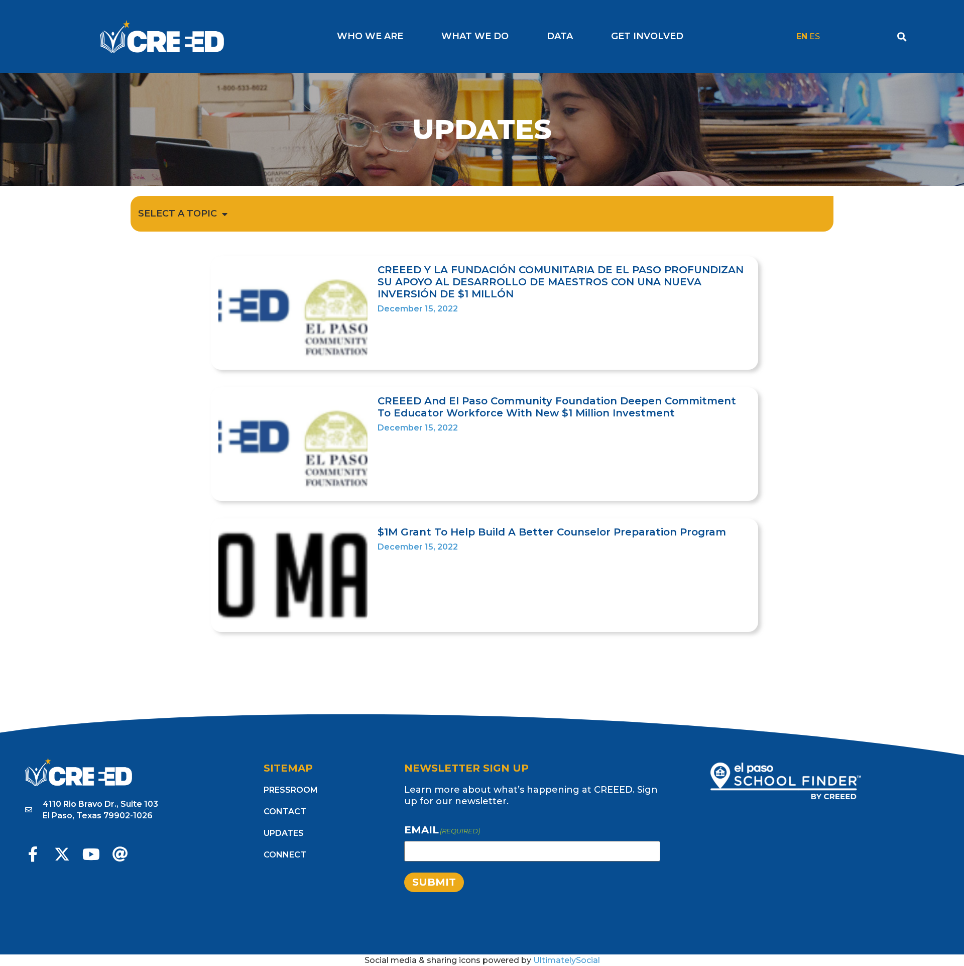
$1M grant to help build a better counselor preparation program (552, 532)
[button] (902, 36)
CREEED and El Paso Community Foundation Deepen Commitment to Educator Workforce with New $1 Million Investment (557, 407)
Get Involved (647, 36)
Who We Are (370, 36)
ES (814, 36)
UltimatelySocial (566, 960)
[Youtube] (91, 854)
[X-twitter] (62, 854)
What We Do (475, 36)
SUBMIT (434, 882)
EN (801, 36)
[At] (120, 854)
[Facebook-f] (33, 854)
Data (560, 36)
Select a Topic (177, 213)
